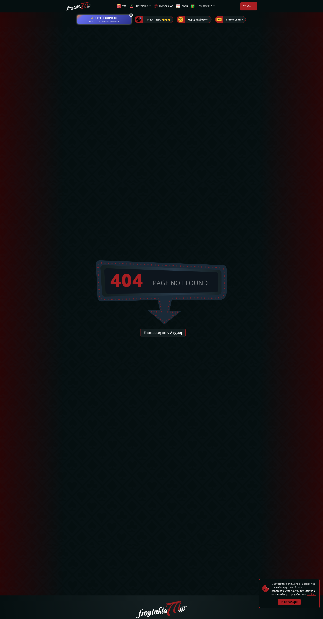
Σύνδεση (248, 6)
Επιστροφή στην (163, 332)
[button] (104, 19)
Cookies (311, 594)
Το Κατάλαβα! (289, 602)
